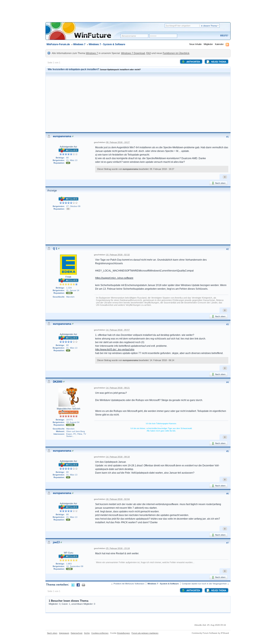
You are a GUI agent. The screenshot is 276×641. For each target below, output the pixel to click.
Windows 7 (79, 44)
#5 (227, 451)
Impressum (64, 633)
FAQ (148, 53)
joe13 (56, 542)
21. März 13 (71, 160)
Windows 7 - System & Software (107, 44)
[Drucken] (83, 584)
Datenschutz (76, 633)
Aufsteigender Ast (68, 146)
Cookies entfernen (100, 633)
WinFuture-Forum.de (58, 44)
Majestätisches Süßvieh (68, 408)
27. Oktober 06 (73, 206)
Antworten (193, 62)
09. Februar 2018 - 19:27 (118, 142)
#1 (227, 137)
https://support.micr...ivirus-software (114, 278)
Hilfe (223, 35)
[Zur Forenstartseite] (84, 33)
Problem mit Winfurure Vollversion (129, 584)
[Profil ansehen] (73, 136)
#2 (227, 249)
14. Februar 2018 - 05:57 (118, 330)
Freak (68, 277)
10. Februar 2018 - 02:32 (118, 255)
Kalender (219, 44)
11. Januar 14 (72, 290)
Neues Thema (218, 62)
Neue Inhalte (195, 44)
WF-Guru (68, 552)
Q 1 (55, 248)
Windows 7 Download (133, 53)
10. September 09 (74, 566)
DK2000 (57, 381)
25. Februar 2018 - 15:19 (118, 548)
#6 (227, 493)
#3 (227, 324)
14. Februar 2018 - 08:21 (118, 388)
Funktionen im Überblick (176, 53)
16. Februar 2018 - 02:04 (118, 499)
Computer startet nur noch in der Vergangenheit (204, 584)
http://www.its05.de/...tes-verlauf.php (114, 349)
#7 (227, 543)
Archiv (87, 633)
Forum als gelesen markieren (145, 633)
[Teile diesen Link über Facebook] (78, 584)
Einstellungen (123, 633)
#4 (227, 382)
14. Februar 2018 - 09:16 (118, 457)
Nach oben (220, 183)
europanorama (62, 136)
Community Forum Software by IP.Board (210, 633)
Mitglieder (208, 44)
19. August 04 (72, 422)
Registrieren (207, 35)
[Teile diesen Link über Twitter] (73, 584)
